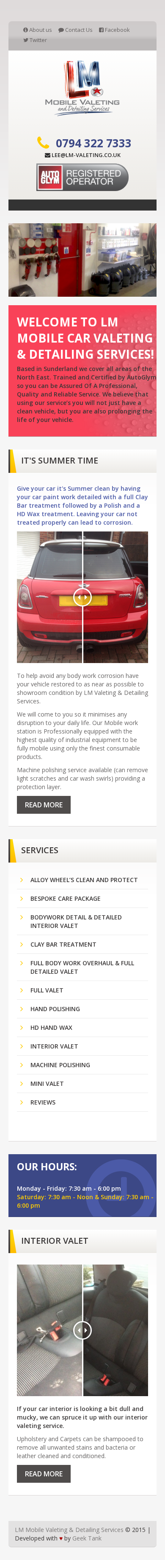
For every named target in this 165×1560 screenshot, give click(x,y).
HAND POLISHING (55, 1009)
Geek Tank (87, 1538)
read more (44, 805)
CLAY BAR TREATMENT (63, 944)
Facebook (117, 30)
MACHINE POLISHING (60, 1065)
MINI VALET (47, 1083)
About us (40, 30)
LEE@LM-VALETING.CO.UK (85, 155)
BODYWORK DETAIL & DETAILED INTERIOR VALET (76, 921)
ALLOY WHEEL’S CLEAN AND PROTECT (84, 880)
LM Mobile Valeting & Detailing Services (69, 1530)
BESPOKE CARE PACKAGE (65, 898)
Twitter (37, 40)
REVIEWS (42, 1102)
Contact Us (78, 30)
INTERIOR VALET (54, 1046)
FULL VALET (46, 990)
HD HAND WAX (51, 1027)
